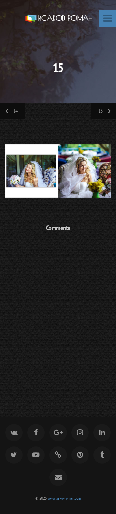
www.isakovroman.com (64, 498)
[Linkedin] (102, 432)
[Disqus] (58, 317)
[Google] (58, 432)
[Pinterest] (80, 455)
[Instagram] (80, 432)
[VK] (14, 432)
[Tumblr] (102, 455)
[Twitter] (14, 455)
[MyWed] (58, 455)
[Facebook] (36, 432)
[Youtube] (36, 455)
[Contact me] (58, 477)
